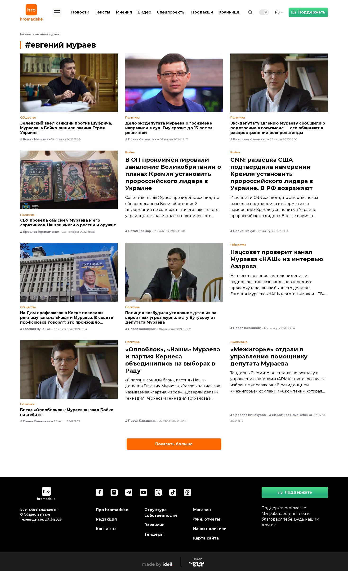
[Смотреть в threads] (187, 492)
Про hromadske (112, 510)
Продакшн (202, 12)
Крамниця (229, 12)
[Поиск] (250, 12)
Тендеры (154, 534)
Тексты (102, 12)
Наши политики (210, 528)
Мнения (124, 12)
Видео (144, 12)
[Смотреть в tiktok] (172, 492)
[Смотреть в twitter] (158, 492)
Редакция (106, 519)
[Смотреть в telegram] (128, 492)
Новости (80, 12)
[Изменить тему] (264, 12)
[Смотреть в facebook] (99, 492)
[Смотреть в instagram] (114, 492)
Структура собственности (160, 513)
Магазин (202, 510)
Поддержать (312, 12)
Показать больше (174, 444)
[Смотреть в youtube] (143, 492)
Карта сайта (206, 538)
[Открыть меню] (57, 12)
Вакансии (154, 525)
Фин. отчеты (206, 519)
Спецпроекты (171, 12)
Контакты (106, 528)
